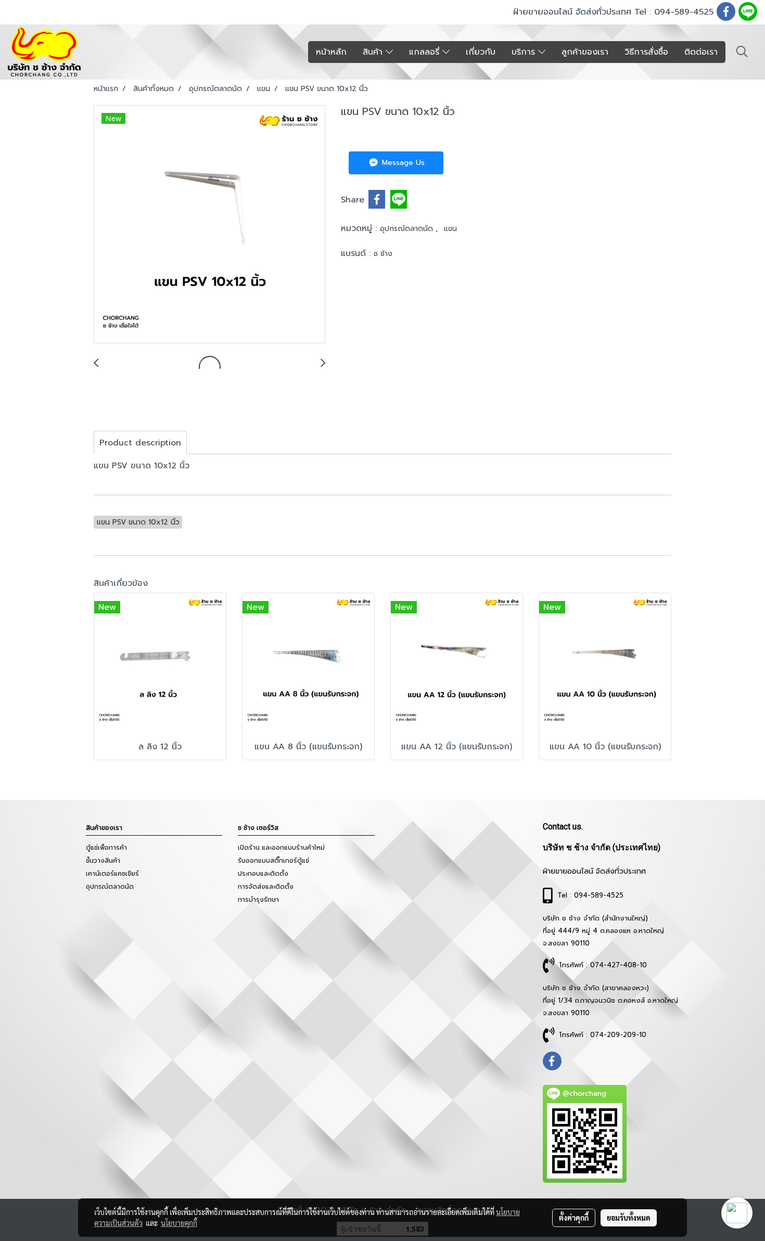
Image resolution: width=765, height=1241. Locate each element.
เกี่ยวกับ (480, 52)
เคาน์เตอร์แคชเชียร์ (112, 873)
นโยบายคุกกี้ (179, 1222)
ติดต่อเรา (701, 52)
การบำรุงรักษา (258, 899)
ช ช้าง (383, 253)
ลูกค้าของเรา (585, 52)
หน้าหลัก (331, 52)
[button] (742, 51)
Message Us (402, 162)
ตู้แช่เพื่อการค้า (106, 847)
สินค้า (374, 52)
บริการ (525, 52)
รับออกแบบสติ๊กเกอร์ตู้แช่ (273, 860)
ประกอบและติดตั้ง (263, 873)
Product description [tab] (140, 443)
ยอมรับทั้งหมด (629, 1217)
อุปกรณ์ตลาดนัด (408, 228)
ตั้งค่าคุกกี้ (574, 1217)
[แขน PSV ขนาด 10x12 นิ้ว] (209, 225)
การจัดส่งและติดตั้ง (266, 886)
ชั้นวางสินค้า (103, 860)
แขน (450, 228)
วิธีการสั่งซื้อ (646, 52)
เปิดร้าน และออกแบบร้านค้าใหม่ (281, 847)
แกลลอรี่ (425, 52)
